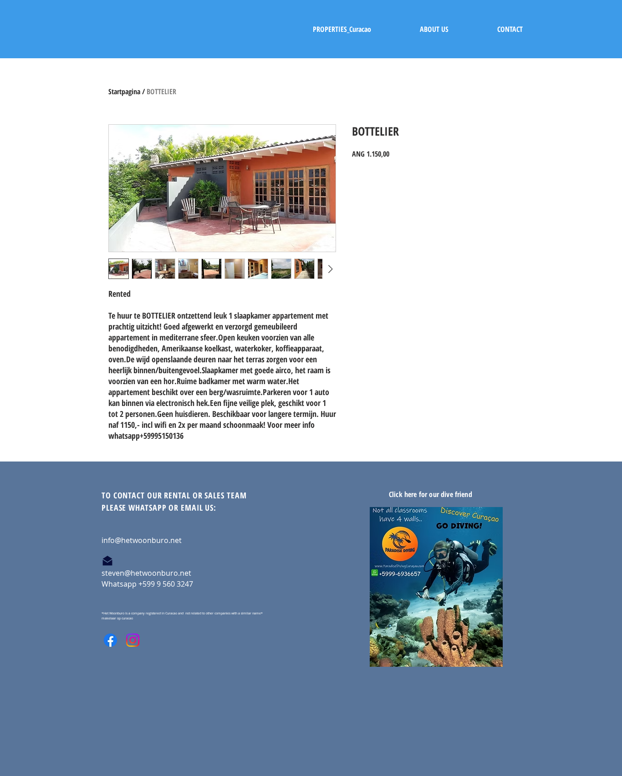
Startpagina (124, 91)
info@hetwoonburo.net (142, 540)
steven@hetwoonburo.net (146, 573)
